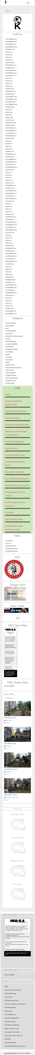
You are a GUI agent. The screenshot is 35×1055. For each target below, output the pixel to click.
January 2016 (10, 188)
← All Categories (8, 698)
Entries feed (11, 546)
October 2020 (11, 44)
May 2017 (9, 146)
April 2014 (9, 243)
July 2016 (9, 172)
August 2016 (10, 170)
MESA (7, 394)
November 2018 (11, 99)
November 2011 (11, 314)
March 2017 (10, 151)
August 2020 (10, 49)
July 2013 (9, 267)
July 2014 (9, 235)
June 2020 (9, 55)
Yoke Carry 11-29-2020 (10, 795)
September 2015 (11, 198)
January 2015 (10, 219)
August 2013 (10, 264)
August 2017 (10, 138)
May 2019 (9, 83)
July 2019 (9, 78)
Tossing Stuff (11, 375)
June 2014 (9, 238)
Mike (8, 354)
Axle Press (10, 326)
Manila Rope (11, 448)
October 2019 (10, 76)
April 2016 (9, 180)
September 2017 (11, 136)
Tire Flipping (11, 373)
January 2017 (10, 157)
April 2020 (9, 60)
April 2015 (9, 212)
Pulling (9, 357)
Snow (8, 362)
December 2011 (11, 311)
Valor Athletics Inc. (15, 455)
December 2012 (11, 285)
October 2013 (10, 259)
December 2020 (11, 39)
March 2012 (10, 308)
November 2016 (11, 162)
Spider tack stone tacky (17, 485)
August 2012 (10, 295)
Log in (8, 543)
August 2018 (10, 107)
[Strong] (4, 2)
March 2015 (10, 214)
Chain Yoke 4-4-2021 (10, 718)
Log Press (9, 352)
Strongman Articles (13, 368)
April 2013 (9, 274)
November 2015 (11, 193)
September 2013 (11, 261)
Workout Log (11, 381)
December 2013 (11, 253)
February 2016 (11, 185)
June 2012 (9, 301)
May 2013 (9, 272)
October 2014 (10, 227)
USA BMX (9, 512)
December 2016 (11, 159)
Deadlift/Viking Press (14, 336)
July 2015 (9, 204)
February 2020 (11, 65)
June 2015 (9, 206)
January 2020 (10, 68)
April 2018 (9, 117)
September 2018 (11, 104)
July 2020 (9, 52)
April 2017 (9, 149)
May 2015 (9, 209)
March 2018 (10, 120)
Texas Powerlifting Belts (15, 464)
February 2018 (11, 123)
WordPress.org (11, 551)
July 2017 (9, 141)
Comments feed (12, 549)
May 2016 (9, 178)
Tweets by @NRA (9, 686)
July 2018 (9, 110)
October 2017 (10, 133)
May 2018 (9, 115)
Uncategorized (12, 378)
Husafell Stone (12, 349)
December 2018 (11, 96)
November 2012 (11, 287)
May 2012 (9, 303)
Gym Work (9, 347)
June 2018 (9, 112)
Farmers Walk (11, 341)
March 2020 (10, 62)
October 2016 (10, 164)
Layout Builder (26, 1053)
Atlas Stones (10, 323)
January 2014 (10, 251)
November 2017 (11, 130)
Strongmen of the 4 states (15, 494)
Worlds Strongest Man (17, 424)
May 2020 (9, 57)
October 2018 (10, 102)
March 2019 (10, 89)
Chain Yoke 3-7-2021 (10, 743)
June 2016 (9, 175)
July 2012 (9, 298)
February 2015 (11, 217)
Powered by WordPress (10, 1053)
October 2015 (10, 196)
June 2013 (9, 269)
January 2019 (10, 94)
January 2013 (10, 282)
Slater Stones (12, 418)
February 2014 (11, 248)
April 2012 (9, 306)
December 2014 (11, 222)
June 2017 (9, 144)
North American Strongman (13, 403)
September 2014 (11, 230)
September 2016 (11, 167)
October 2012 (10, 290)
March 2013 (10, 277)
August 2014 (10, 232)
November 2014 (11, 225)
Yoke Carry (10, 383)
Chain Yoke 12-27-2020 (10, 769)
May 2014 (9, 240)
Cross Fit (9, 334)
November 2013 (11, 256)
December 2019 (11, 70)
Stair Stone (10, 365)
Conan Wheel (11, 331)
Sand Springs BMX (14, 519)
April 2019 (9, 86)
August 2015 (10, 201)
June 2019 (9, 81)
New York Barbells (14, 441)
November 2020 (11, 42)
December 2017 (11, 128)
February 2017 (11, 154)
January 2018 (10, 125)
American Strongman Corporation (16, 433)
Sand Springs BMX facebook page (14, 528)
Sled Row (9, 360)
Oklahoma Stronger (15, 411)
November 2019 (11, 73)
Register (9, 541)
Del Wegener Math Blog (17, 478)
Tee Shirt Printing (14, 472)
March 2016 (10, 183)
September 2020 (11, 47)
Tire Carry (10, 370)
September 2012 (11, 293)
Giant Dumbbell (12, 344)
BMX (7, 328)
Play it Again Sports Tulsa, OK (15, 504)
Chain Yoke (9, 720)
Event (8, 339)
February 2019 (11, 91)
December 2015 (11, 191)
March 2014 (10, 246)
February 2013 (11, 280)
